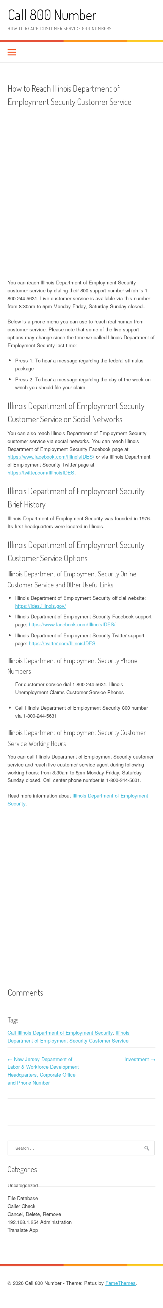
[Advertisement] (81, 193)
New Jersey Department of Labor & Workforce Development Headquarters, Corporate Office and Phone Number (43, 1070)
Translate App (23, 1229)
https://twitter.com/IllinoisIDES (41, 472)
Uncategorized (23, 1185)
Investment (139, 1059)
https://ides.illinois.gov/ (40, 605)
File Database (23, 1198)
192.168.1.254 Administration (40, 1221)
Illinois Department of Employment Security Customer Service (69, 1036)
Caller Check (22, 1206)
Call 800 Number (52, 14)
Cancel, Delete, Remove (34, 1213)
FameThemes (120, 1282)
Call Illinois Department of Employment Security (60, 1032)
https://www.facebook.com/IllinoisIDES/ (51, 456)
